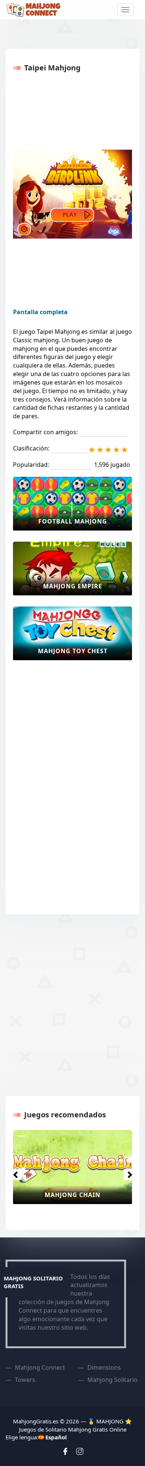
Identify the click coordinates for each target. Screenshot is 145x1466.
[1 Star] (92, 449)
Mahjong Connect (40, 1367)
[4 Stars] (116, 449)
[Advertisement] (42, 782)
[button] (13, 1172)
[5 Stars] (124, 449)
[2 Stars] (100, 449)
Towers (25, 1380)
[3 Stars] (108, 449)
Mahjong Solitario (112, 1380)
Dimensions (104, 1367)
